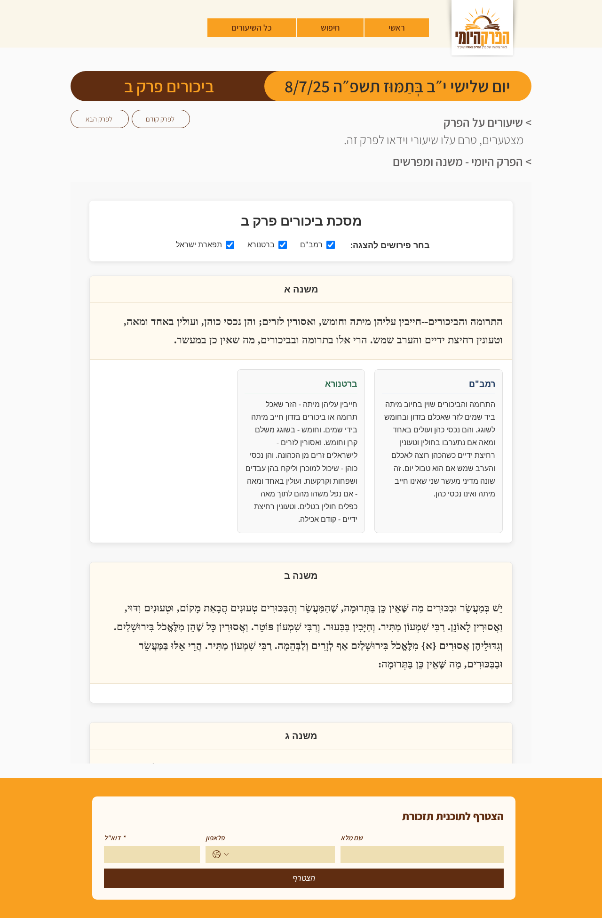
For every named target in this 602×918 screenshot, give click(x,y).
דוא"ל (114, 838)
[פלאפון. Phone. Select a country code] (220, 854)
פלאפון (215, 838)
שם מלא (352, 838)
